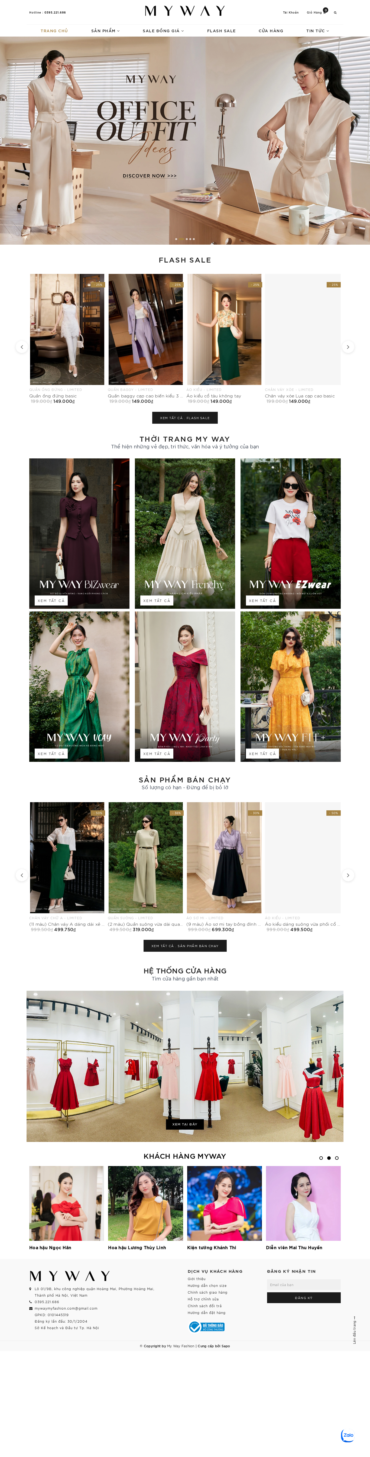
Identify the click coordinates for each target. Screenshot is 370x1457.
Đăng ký (304, 1298)
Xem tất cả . (185, 418)
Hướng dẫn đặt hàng (207, 1312)
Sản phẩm (104, 30)
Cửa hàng (271, 30)
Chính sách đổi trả (205, 1306)
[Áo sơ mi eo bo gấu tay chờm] (233, 338)
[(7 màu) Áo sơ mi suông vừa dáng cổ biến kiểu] (233, 867)
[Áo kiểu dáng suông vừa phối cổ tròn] (155, 867)
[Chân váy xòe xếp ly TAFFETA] (312, 338)
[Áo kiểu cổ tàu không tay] (76, 338)
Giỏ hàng (317, 12)
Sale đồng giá (162, 30)
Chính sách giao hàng (208, 1292)
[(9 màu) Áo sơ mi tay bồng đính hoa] (76, 867)
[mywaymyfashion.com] (185, 141)
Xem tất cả (51, 600)
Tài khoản (291, 12)
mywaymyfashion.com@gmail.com (66, 1308)
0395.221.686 (55, 12)
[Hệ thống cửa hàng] (185, 1066)
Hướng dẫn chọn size (207, 1285)
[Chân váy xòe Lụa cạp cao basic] (155, 338)
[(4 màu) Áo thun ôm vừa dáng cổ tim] (312, 867)
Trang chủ (54, 30)
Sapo (226, 1345)
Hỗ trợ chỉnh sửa (203, 1299)
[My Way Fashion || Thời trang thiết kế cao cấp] (185, 11)
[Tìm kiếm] (335, 12)
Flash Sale (221, 30)
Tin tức (316, 30)
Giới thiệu (197, 1279)
